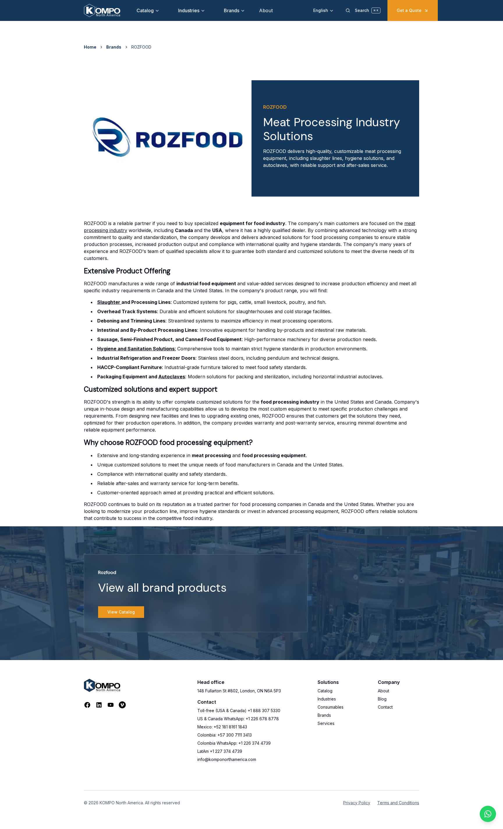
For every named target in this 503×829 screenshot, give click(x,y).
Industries (188, 10)
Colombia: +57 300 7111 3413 (224, 734)
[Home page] (102, 10)
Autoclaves (171, 376)
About (266, 10)
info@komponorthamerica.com (226, 759)
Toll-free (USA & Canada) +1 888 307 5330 (238, 710)
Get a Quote (409, 10)
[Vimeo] (122, 704)
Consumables (330, 707)
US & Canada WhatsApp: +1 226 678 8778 (238, 718)
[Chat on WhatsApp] (488, 814)
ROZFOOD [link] (141, 46)
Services (326, 723)
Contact (385, 707)
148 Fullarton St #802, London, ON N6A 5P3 (239, 690)
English (320, 10)
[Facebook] (87, 704)
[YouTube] (110, 704)
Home (90, 46)
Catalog (145, 10)
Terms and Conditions (398, 802)
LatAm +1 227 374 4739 (219, 751)
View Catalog (121, 611)
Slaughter (109, 302)
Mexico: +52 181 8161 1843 (222, 726)
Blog (382, 698)
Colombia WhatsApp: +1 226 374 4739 (234, 743)
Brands (231, 10)
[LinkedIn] (98, 704)
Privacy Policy (356, 802)
